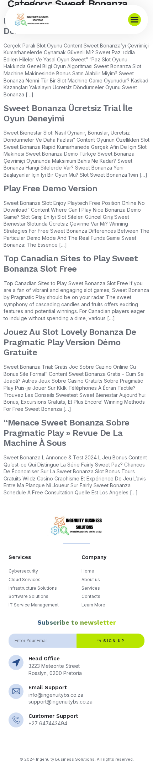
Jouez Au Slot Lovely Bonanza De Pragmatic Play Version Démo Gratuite (70, 342)
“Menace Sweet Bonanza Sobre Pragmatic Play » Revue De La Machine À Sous (67, 433)
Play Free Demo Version (50, 188)
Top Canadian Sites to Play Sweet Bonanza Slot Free (71, 263)
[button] (134, 19)
